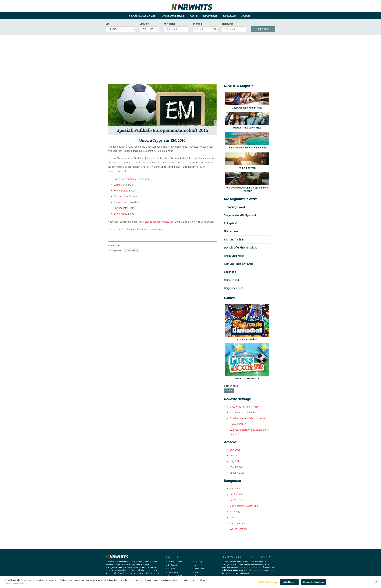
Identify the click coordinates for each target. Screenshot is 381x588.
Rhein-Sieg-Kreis (234, 255)
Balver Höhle (120, 213)
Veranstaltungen (142, 15)
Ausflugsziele (173, 15)
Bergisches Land (233, 288)
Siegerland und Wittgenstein (240, 215)
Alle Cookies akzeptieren (313, 582)
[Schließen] (376, 581)
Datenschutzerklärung (15, 583)
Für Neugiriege (237, 500)
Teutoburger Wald (234, 207)
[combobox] (120, 29)
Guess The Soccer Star (247, 378)
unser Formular (228, 567)
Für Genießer (236, 494)
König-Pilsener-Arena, (125, 179)
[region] (190, 582)
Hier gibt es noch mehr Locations (157, 221)
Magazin (229, 15)
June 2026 (235, 455)
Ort (107, 23)
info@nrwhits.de (231, 570)
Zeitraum (198, 23)
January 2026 (237, 472)
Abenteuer (235, 488)
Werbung (198, 561)
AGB (196, 572)
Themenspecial (238, 523)
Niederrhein (231, 231)
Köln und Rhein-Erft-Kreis (238, 263)
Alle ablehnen (289, 582)
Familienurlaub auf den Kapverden (247, 147)
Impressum (199, 569)
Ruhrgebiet (230, 223)
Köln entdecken (247, 167)
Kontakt (198, 565)
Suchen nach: (231, 385)
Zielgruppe (227, 23)
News (233, 517)
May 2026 (235, 461)
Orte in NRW (173, 572)
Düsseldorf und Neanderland (240, 247)
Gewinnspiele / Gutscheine (244, 505)
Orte (194, 15)
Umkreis (144, 23)
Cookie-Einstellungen (268, 582)
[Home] (192, 5)
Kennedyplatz (121, 190)
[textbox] (176, 29)
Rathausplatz (121, 202)
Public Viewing (131, 250)
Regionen (210, 15)
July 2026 (235, 449)
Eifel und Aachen (234, 239)
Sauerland (230, 271)
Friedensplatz (121, 196)
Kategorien (169, 23)
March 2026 (236, 467)
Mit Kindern (236, 511)
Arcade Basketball (247, 339)
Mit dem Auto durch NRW (247, 127)
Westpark (119, 184)
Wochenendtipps (239, 529)
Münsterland (231, 280)
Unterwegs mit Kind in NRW (247, 107)
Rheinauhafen (121, 208)
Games (246, 15)
